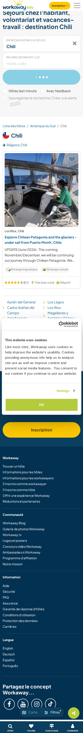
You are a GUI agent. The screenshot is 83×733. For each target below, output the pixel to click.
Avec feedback (58, 91)
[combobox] (41, 44)
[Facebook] (9, 704)
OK (41, 405)
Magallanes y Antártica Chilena (61, 315)
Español (8, 660)
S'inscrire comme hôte (19, 490)
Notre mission (13, 564)
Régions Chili (17, 145)
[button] (38, 224)
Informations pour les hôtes (22, 472)
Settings (62, 391)
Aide (6, 586)
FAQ (6, 597)
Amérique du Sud (43, 126)
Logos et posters (15, 540)
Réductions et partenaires (21, 501)
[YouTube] (23, 704)
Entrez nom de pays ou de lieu (26, 40)
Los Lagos (56, 302)
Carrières (9, 626)
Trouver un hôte (14, 466)
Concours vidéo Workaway (22, 546)
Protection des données (20, 621)
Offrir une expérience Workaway (26, 495)
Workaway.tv (12, 535)
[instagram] (36, 704)
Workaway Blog (14, 523)
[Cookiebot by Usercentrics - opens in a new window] (59, 324)
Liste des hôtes (14, 126)
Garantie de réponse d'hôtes (23, 609)
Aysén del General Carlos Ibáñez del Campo (21, 307)
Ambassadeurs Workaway (22, 552)
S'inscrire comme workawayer (24, 484)
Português (10, 666)
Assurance (10, 603)
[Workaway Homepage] (18, 4)
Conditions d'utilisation (19, 615)
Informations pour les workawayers (28, 478)
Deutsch (9, 654)
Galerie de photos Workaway (24, 529)
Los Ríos (54, 307)
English (8, 648)
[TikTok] (50, 704)
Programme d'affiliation (20, 558)
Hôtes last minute (23, 91)
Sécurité (9, 591)
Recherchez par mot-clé (23, 57)
